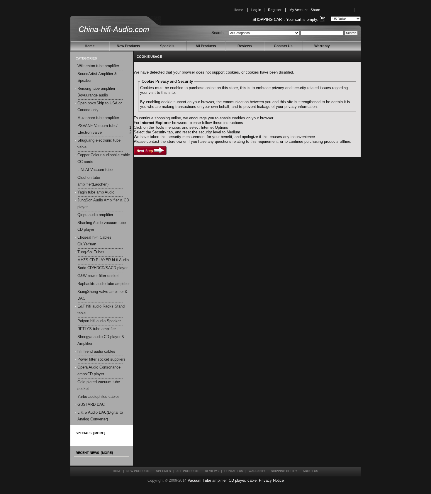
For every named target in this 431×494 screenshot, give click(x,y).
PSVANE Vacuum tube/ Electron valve (97, 129)
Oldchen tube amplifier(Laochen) (92, 181)
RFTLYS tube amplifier (96, 329)
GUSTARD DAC (91, 405)
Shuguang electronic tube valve (99, 143)
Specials (167, 46)
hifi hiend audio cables (96, 351)
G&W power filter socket (98, 276)
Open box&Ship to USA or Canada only (99, 106)
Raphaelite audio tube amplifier (103, 284)
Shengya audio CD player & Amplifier (100, 340)
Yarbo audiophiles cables (98, 397)
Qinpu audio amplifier (95, 215)
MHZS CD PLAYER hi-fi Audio (103, 260)
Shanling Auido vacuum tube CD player (101, 226)
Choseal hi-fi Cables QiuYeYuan (94, 240)
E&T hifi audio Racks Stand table (101, 309)
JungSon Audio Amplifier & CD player (103, 203)
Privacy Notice (271, 480)
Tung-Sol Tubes (90, 252)
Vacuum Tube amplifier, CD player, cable (222, 480)
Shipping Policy (284, 471)
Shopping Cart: (268, 20)
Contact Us (283, 46)
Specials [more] (90, 433)
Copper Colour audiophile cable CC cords (103, 158)
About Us (310, 471)
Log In (256, 10)
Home (238, 10)
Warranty (322, 46)
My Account (298, 10)
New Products (128, 46)
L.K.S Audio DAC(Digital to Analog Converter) (100, 415)
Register (274, 10)
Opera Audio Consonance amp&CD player (99, 370)
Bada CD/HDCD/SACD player (102, 268)
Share (315, 10)
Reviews (244, 46)
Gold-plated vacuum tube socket (98, 385)
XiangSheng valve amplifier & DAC (102, 295)
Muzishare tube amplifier (98, 118)
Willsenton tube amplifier (98, 66)
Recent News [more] (94, 452)
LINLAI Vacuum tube (95, 170)
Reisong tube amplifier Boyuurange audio (96, 91)
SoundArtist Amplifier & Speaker (97, 77)
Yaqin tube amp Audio (95, 192)
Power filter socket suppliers (101, 359)
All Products (206, 46)
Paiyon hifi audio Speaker (99, 321)
